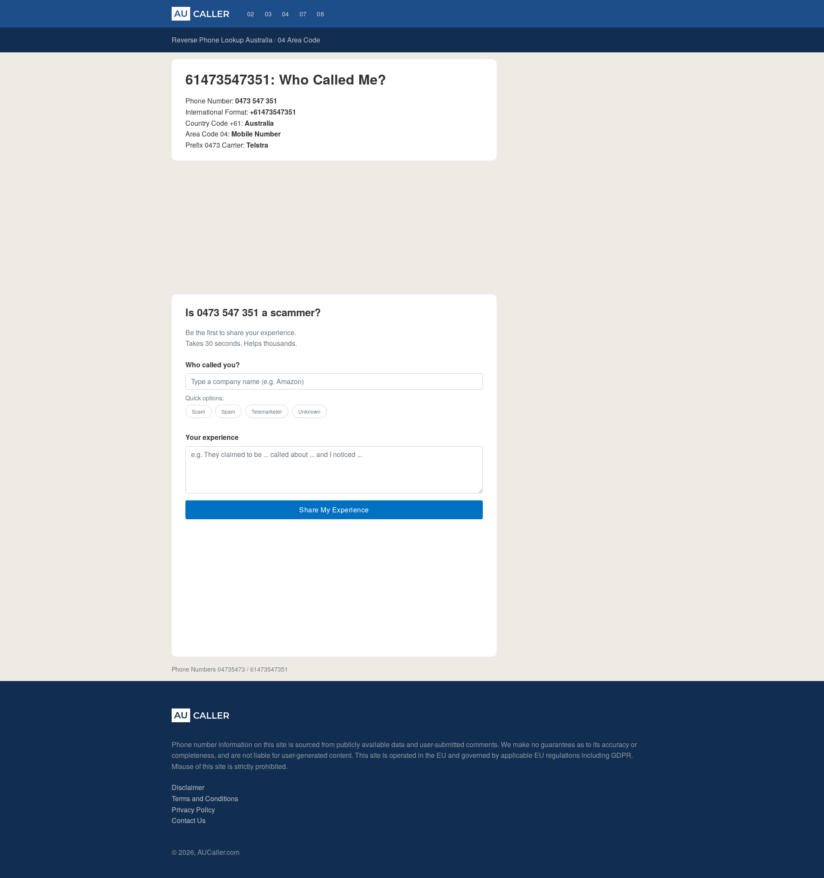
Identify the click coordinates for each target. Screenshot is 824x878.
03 (268, 13)
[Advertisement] (334, 227)
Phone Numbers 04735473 (208, 669)
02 (250, 13)
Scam (198, 411)
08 (320, 13)
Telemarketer (266, 411)
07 (303, 13)
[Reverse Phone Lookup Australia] (200, 14)
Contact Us (189, 820)
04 (285, 13)
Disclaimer (188, 787)
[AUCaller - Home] (200, 719)
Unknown (309, 411)
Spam (228, 411)
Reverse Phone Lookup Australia (222, 40)
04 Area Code (299, 40)
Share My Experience (334, 510)
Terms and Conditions (205, 798)
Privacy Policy (193, 809)
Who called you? (212, 364)
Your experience (212, 437)
